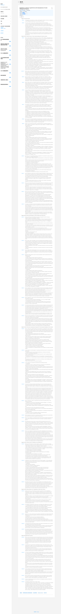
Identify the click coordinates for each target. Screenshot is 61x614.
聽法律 (21, 2)
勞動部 (21, 592)
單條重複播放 (28, 10)
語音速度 (21, 12)
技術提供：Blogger (36, 611)
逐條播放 (24, 10)
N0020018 (45, 592)
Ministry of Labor (40, 592)
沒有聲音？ (2, 30)
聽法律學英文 (35, 592)
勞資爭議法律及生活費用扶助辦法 (27, 592)
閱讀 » (10, 41)
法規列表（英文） (3, 28)
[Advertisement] (36, 604)
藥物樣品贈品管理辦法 (4, 84)
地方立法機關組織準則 (4, 53)
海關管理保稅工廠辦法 (4, 79)
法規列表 (2, 27)
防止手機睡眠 (25, 11)
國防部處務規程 (3, 75)
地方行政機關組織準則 (4, 70)
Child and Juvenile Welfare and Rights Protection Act (4, 49)
